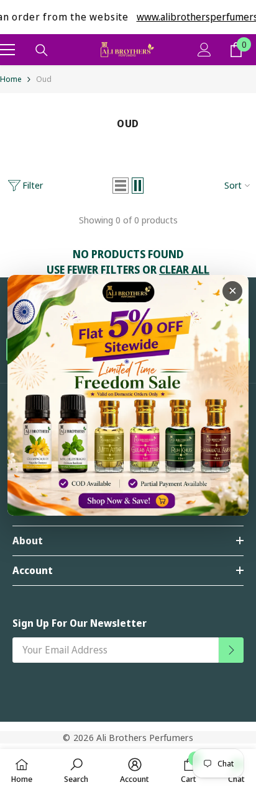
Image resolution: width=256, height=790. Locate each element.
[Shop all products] (128, 395)
